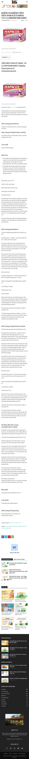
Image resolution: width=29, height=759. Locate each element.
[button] (2, 2)
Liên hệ (10, 753)
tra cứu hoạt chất (21, 753)
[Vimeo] (18, 748)
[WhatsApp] (12, 536)
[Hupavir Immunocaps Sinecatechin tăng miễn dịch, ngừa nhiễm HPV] (4, 571)
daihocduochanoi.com (15, 522)
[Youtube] (22, 748)
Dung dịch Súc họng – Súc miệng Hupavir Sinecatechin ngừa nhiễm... (20, 628)
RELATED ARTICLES (7, 559)
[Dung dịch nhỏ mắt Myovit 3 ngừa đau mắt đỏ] (4, 564)
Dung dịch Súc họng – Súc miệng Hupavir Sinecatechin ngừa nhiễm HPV (18, 578)
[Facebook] (2, 536)
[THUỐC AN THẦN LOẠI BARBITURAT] (4, 680)
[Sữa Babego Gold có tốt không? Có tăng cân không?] (21, 594)
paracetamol (13, 107)
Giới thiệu (6, 753)
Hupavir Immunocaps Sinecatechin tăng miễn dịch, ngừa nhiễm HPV (18, 571)
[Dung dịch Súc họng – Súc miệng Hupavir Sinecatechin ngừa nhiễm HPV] (4, 578)
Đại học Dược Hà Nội (13, 756)
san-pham (15, 753)
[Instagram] (10, 748)
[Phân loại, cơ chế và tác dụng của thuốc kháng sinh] (4, 667)
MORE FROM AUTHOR (19, 559)
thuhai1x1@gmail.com (17, 739)
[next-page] (4, 583)
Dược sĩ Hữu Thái (6, 20)
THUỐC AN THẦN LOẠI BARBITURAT (18, 678)
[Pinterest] (9, 536)
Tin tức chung (7, 9)
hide (8, 57)
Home (2, 9)
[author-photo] (14, 550)
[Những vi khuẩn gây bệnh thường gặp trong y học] (4, 673)
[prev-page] (2, 583)
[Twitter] (6, 536)
